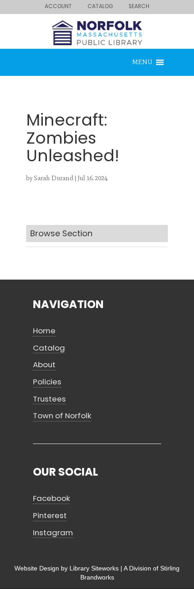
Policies (47, 382)
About (44, 365)
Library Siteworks (94, 568)
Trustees (49, 399)
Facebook (51, 498)
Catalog (49, 348)
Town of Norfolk (62, 416)
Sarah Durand (53, 178)
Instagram (53, 533)
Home (44, 331)
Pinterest (50, 515)
